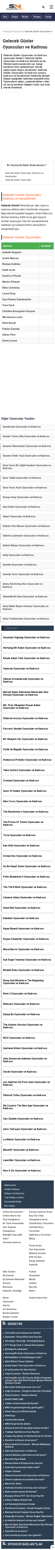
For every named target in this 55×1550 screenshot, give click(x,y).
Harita (6, 1305)
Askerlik (33, 1264)
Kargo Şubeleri (37, 1260)
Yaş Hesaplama (11, 1219)
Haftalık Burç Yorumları (36, 1229)
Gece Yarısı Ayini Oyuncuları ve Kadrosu (25, 487)
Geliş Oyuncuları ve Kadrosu (18, 555)
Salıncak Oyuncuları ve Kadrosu (21, 1451)
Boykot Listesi (10, 1316)
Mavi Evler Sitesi (13, 1483)
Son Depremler (37, 1249)
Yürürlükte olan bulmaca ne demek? (23, 1333)
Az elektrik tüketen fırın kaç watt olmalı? (25, 1520)
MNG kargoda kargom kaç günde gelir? (24, 1407)
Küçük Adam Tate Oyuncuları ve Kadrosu (25, 1365)
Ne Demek (8, 1275)
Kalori (32, 1290)
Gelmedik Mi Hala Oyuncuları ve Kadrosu (25, 596)
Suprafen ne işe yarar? (16, 1531)
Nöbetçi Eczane (37, 1253)
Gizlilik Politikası (12, 1189)
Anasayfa (7, 31)
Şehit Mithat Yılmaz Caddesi (19, 1361)
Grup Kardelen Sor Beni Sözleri (20, 1369)
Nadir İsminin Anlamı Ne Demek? (21, 1491)
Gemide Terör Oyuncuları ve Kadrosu (23, 574)
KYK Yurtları (35, 1257)
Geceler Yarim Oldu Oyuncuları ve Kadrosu (26, 436)
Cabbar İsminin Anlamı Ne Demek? (22, 1403)
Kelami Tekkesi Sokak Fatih (18, 1500)
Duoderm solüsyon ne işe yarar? (21, 1440)
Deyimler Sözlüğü (12, 1290)
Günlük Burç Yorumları (41, 1223)
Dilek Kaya (10, 1415)
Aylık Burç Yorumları (40, 1234)
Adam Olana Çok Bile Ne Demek (20, 1411)
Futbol (32, 1271)
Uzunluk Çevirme (12, 1242)
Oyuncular (19, 31)
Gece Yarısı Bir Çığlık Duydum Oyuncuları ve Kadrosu (27, 467)
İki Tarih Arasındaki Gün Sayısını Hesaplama (13, 1227)
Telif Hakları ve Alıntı (14, 1197)
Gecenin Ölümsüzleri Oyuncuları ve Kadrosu (27, 446)
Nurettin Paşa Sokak (15, 1459)
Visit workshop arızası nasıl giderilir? (23, 1535)
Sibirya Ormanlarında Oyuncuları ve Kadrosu (27, 1475)
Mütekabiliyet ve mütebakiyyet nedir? (23, 1357)
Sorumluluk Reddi (12, 1201)
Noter (6, 1297)
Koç (5, 16)
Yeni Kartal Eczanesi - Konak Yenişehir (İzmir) (27, 1508)
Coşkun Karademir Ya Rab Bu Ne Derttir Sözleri (28, 1436)
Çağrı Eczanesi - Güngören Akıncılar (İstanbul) (28, 1391)
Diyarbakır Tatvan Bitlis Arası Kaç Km (23, 1337)
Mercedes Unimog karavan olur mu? (23, 1387)
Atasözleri (34, 1275)
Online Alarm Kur (12, 1215)
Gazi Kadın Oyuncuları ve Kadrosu (21, 506)
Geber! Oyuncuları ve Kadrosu (19, 516)
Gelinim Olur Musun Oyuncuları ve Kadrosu (26, 526)
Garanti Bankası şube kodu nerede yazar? (26, 1455)
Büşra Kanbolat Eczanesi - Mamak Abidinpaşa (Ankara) (28, 1445)
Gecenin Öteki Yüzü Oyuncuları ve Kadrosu (26, 455)
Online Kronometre (13, 1211)
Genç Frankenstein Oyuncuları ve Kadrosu (26, 618)
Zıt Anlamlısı (9, 1309)
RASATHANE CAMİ (14, 1399)
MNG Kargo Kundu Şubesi (18, 1424)
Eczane (6, 1283)
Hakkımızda (10, 1185)
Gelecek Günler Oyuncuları (18, 180)
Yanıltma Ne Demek (14, 1419)
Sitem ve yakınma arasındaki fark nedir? (25, 1479)
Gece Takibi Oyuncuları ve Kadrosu (22, 477)
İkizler (25, 16)
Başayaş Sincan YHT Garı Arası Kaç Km (24, 1496)
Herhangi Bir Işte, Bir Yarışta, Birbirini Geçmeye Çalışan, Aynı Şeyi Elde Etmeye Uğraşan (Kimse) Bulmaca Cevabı (28, 1380)
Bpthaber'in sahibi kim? (16, 1349)
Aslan (48, 16)
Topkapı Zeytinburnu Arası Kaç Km (22, 1432)
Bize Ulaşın (9, 1206)
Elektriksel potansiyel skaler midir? (22, 1467)
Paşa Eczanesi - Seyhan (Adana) (21, 1395)
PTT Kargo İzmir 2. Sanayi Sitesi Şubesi (24, 1345)
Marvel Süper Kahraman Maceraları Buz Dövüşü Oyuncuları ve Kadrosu (29, 1525)
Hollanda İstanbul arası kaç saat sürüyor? (26, 1488)
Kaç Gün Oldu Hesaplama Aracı (38, 1217)
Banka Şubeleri (11, 1313)
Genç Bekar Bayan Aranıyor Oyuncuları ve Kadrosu (25, 608)
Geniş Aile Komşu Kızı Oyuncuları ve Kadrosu (22, 585)
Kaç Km (33, 1287)
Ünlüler (33, 1283)
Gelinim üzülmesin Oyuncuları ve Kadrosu (26, 535)
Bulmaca (7, 1287)
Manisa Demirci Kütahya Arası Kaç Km (24, 1463)
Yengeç (37, 16)
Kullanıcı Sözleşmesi (14, 1193)
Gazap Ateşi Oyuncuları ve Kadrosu (22, 497)
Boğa (15, 16)
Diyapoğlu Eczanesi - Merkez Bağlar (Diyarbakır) (29, 1516)
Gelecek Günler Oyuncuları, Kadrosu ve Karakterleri (22, 196)
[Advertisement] (27, 131)
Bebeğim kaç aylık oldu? (12, 1236)
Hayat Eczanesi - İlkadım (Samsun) (22, 1373)
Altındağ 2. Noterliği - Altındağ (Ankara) (24, 1341)
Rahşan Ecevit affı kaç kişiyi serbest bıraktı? (27, 1428)
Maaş (32, 1238)
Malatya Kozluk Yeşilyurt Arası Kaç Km (24, 1512)
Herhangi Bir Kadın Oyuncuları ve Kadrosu (26, 1353)
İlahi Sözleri (9, 1271)
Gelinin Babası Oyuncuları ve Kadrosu (23, 545)
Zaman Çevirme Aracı (40, 1211)
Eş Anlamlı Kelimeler (14, 1279)
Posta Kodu (35, 1245)
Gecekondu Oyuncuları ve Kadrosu (22, 426)
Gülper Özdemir (13, 1471)
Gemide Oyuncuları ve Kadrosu (20, 564)
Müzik (32, 1279)
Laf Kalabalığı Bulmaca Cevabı (20, 1504)
